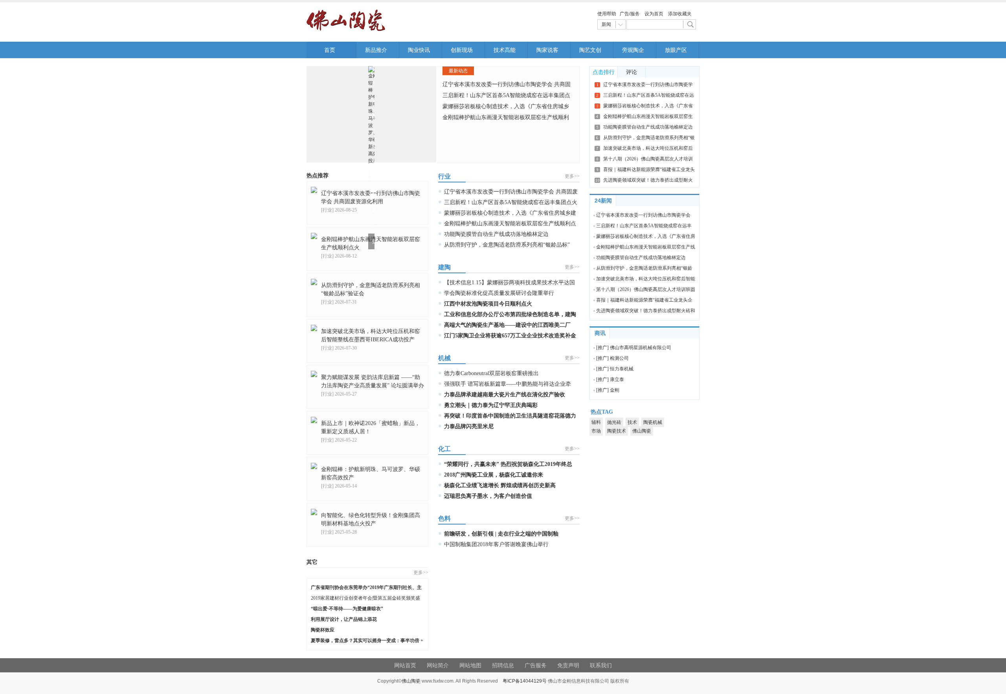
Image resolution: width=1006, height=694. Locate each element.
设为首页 (653, 14)
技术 (632, 422)
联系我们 (601, 665)
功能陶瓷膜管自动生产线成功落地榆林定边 (496, 234)
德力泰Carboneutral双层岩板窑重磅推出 (491, 373)
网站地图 (470, 665)
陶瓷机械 (652, 422)
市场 (596, 431)
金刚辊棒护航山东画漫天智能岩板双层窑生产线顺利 (505, 117)
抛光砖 (614, 422)
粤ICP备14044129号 (525, 681)
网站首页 (405, 665)
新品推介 (376, 50)
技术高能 (505, 50)
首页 (329, 50)
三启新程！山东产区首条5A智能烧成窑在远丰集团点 (506, 95)
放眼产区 (676, 50)
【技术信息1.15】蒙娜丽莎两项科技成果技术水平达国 (509, 282)
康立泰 (617, 379)
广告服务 (536, 665)
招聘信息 (503, 665)
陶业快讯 (419, 50)
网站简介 (438, 665)
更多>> (420, 572)
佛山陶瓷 (641, 431)
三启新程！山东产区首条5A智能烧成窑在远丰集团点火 (510, 202)
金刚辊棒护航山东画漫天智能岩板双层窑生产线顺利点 (510, 223)
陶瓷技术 (616, 431)
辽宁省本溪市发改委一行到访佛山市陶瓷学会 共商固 (506, 84)
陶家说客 (547, 50)
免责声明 (568, 665)
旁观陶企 (633, 50)
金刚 (614, 390)
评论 (631, 72)
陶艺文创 (590, 50)
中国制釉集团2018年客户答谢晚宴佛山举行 (496, 544)
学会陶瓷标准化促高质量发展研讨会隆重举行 (499, 293)
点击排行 (604, 72)
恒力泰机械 (621, 369)
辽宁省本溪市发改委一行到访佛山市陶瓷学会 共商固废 (511, 192)
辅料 (596, 422)
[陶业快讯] (346, 19)
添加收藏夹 (680, 14)
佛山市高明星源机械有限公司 (640, 347)
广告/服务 (630, 14)
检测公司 (619, 358)
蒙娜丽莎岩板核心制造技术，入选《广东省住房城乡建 (510, 213)
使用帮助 (606, 14)
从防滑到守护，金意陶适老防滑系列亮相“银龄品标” (507, 245)
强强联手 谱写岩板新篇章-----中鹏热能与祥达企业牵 (507, 384)
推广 (602, 347)
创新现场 (462, 50)
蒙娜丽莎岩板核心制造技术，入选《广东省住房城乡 (505, 106)
